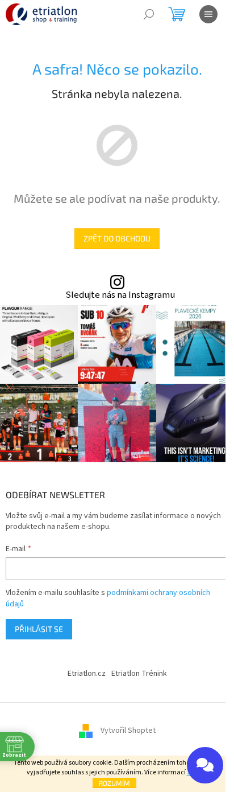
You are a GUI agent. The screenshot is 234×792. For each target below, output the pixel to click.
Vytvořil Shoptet (128, 730)
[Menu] (208, 14)
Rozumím (114, 783)
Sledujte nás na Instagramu (120, 295)
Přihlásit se (39, 629)
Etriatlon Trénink (139, 673)
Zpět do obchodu (117, 238)
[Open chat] (205, 765)
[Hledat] (148, 14)
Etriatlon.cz (87, 673)
